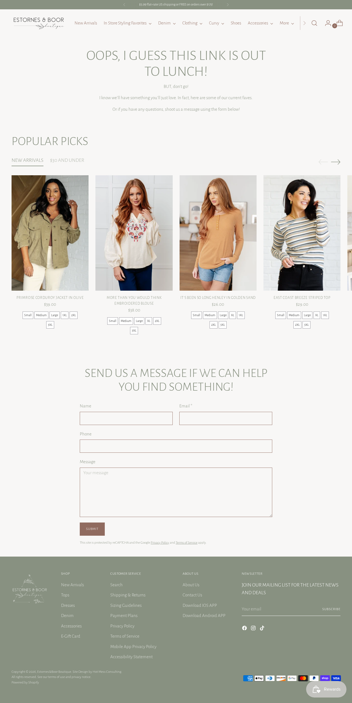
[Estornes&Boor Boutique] (39, 23)
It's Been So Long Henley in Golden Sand (218, 298)
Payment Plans (124, 615)
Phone (86, 434)
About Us (191, 584)
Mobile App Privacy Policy (133, 646)
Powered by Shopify (25, 682)
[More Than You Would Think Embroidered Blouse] (133, 233)
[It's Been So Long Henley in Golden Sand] (218, 233)
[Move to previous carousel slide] (323, 162)
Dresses (68, 605)
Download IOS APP (200, 605)
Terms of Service (186, 542)
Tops (65, 595)
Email (185, 406)
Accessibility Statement (131, 656)
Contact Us (192, 595)
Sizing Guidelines (126, 605)
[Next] (228, 4)
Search (116, 584)
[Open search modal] (314, 23)
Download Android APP (204, 615)
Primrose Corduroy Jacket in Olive (50, 298)
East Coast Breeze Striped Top (302, 298)
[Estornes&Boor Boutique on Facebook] (245, 629)
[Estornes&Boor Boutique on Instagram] (254, 629)
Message (87, 461)
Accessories (71, 626)
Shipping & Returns (127, 595)
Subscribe (331, 609)
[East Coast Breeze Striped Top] (301, 233)
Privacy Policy (160, 542)
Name (85, 406)
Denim (67, 615)
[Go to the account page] (325, 23)
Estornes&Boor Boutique (54, 672)
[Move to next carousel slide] (335, 161)
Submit (92, 529)
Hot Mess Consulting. (107, 672)
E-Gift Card (70, 636)
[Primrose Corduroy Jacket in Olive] (50, 233)
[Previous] (124, 4)
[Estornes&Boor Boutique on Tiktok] (262, 629)
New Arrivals (72, 584)
